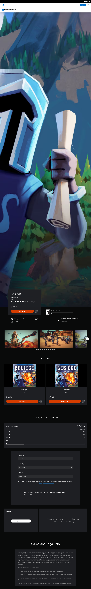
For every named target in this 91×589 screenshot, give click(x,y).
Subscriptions (52, 10)
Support (40, 4)
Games (15, 4)
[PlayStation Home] (3, 5)
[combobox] (45, 458)
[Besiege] (21, 339)
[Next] (87, 338)
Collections (36, 10)
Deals (44, 10)
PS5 (11, 4)
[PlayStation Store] (9, 9)
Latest (29, 10)
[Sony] (87, 3)
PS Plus (21, 4)
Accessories (28, 4)
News (35, 4)
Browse (61, 10)
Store (7, 4)
